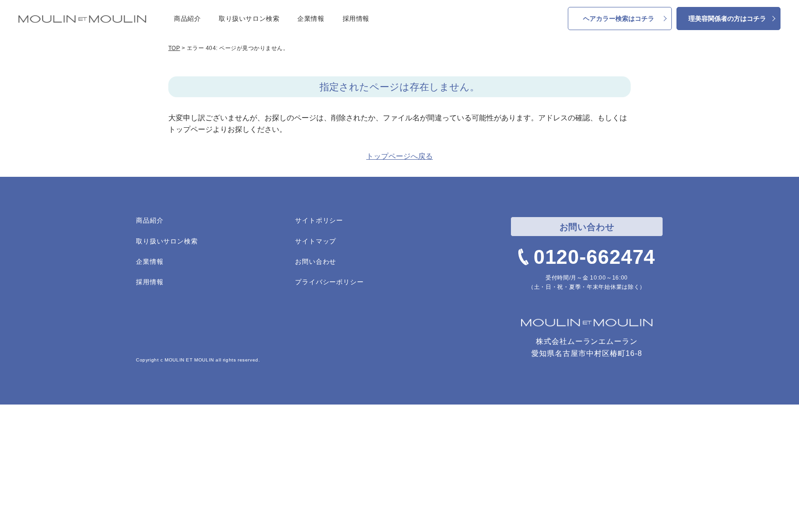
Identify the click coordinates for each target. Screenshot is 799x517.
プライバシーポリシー (329, 282)
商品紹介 (187, 18)
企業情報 (310, 18)
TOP (174, 48)
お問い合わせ (315, 261)
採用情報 (356, 18)
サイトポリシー (319, 220)
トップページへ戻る (399, 156)
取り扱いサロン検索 (249, 18)
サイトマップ (315, 241)
